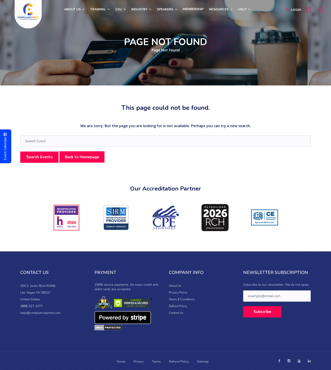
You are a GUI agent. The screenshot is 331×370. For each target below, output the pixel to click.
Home (121, 361)
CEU (118, 9)
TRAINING (98, 9)
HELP (242, 9)
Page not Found (166, 50)
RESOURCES (219, 9)
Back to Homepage (82, 157)
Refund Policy (178, 306)
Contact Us (176, 313)
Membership (193, 9)
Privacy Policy (178, 293)
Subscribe (262, 311)
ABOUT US (72, 9)
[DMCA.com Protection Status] (108, 327)
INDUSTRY (139, 9)
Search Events (39, 157)
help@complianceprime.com (40, 313)
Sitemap (203, 361)
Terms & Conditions (182, 299)
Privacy (139, 361)
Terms (156, 361)
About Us (175, 286)
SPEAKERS (165, 9)
